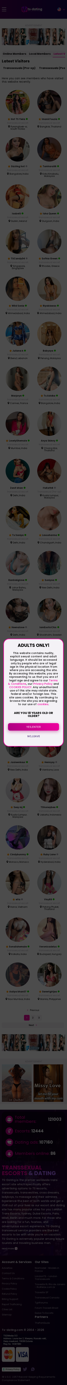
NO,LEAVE (33, 736)
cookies (42, 704)
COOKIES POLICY (20, 687)
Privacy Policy (42, 684)
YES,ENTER (33, 726)
